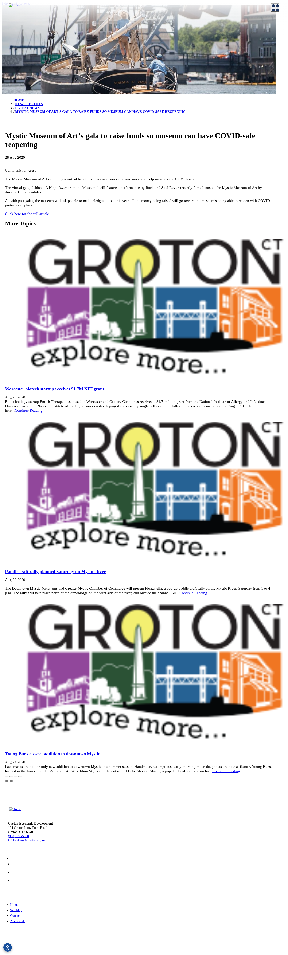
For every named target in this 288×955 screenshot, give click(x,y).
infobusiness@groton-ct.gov (27, 840)
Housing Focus (161, 60)
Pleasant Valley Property (167, 71)
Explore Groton (12, 50)
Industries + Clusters (164, 34)
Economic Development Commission (29, 34)
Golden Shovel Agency (155, 945)
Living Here (13, 56)
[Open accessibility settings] (7, 947)
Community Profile (163, 45)
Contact (15, 915)
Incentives (84, 29)
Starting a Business (90, 34)
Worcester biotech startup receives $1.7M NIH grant (54, 388)
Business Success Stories (94, 39)
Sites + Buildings (162, 29)
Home (14, 904)
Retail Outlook (160, 55)
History (10, 62)
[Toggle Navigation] (275, 7)
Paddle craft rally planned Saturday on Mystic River (55, 571)
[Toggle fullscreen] (15, 776)
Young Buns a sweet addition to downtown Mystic (52, 753)
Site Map (16, 910)
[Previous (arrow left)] (6, 781)
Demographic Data (163, 39)
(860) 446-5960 (18, 836)
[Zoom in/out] (20, 776)
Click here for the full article (27, 214)
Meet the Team (14, 29)
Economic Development (164, 22)
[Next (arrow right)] (11, 781)
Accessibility (18, 921)
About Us (8, 22)
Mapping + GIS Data (164, 50)
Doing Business (85, 22)
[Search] (279, 151)
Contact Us (12, 39)
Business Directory (90, 45)
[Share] (11, 776)
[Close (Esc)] (6, 776)
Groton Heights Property (167, 66)
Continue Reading (28, 410)
